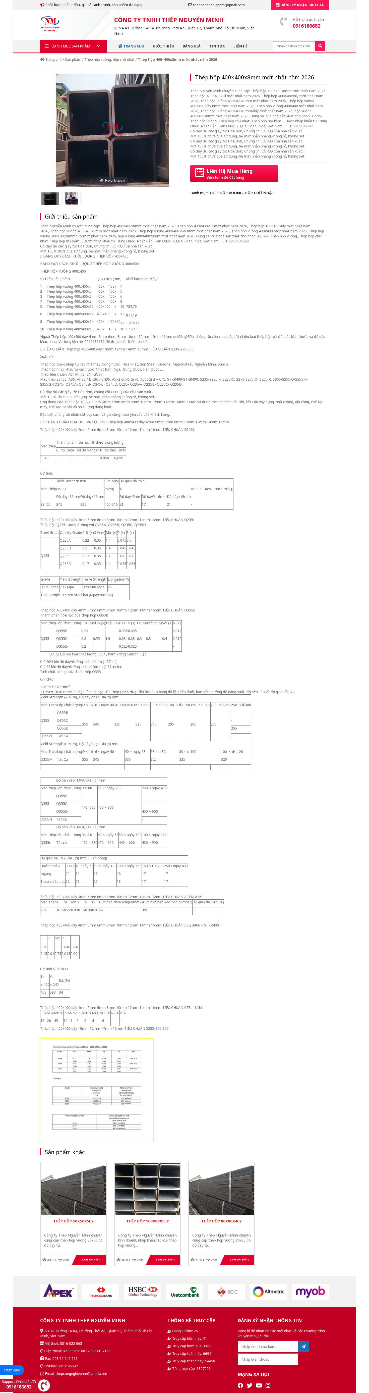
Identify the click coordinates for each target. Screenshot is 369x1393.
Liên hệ (240, 46)
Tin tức (217, 46)
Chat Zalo (12, 1369)
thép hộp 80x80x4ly (221, 1220)
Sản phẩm (73, 59)
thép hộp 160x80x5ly (147, 1220)
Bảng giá (192, 46)
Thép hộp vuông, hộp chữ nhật (110, 59)
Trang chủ (133, 46)
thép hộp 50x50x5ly (73, 1220)
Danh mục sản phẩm (70, 46)
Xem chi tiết (90, 1260)
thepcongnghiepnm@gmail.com (218, 5)
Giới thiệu (163, 46)
